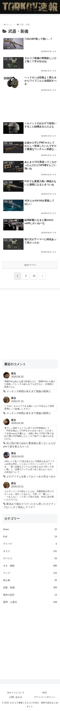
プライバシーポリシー (44, 697)
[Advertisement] (30, 102)
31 (34, 275)
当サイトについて (15, 692)
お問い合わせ (15, 697)
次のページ (30, 265)
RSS (44, 692)
